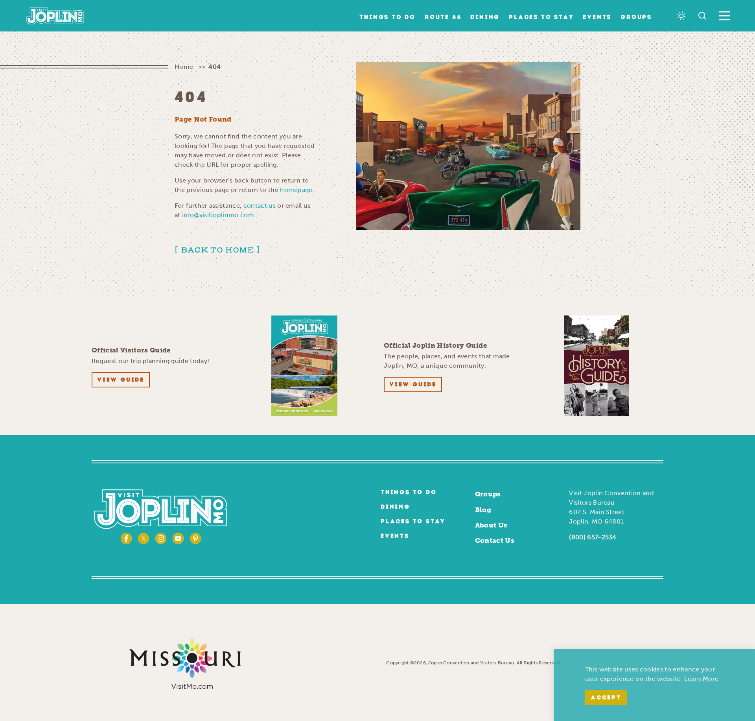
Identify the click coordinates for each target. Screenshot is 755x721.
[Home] (55, 15)
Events (597, 17)
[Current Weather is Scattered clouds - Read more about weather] (681, 15)
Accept (606, 698)
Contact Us (494, 540)
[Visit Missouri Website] (184, 662)
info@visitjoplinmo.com (218, 215)
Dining (485, 17)
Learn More (701, 678)
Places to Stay (541, 17)
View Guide (120, 380)
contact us (259, 205)
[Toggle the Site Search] (702, 16)
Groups (636, 17)
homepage (296, 190)
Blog (483, 510)
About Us (491, 525)
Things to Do (387, 17)
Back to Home (217, 250)
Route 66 (443, 17)
